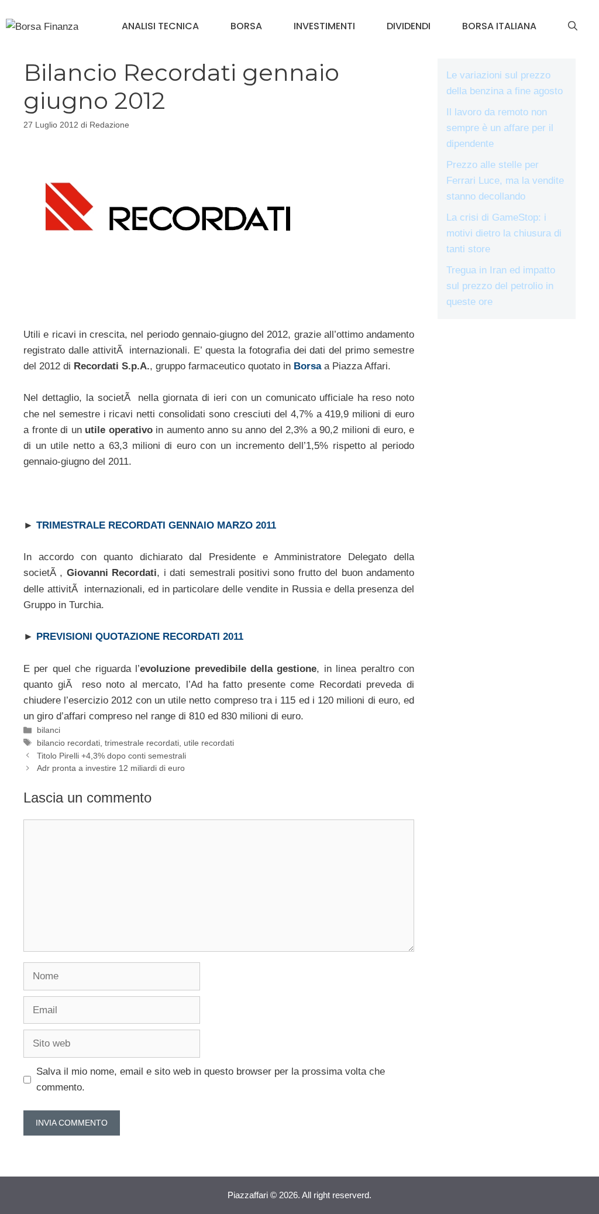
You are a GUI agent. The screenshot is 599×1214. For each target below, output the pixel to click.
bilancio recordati (68, 742)
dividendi (409, 26)
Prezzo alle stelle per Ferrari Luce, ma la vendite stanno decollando (505, 180)
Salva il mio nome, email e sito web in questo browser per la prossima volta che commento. (210, 1079)
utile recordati (209, 742)
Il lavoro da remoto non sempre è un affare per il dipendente (499, 128)
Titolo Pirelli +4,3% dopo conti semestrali (111, 755)
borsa (246, 26)
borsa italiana (499, 26)
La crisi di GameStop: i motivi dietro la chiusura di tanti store (504, 233)
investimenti (324, 26)
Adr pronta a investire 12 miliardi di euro (111, 768)
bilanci (48, 730)
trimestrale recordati (142, 742)
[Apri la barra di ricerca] (572, 26)
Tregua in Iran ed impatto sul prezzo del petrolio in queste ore (500, 286)
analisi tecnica (160, 26)
